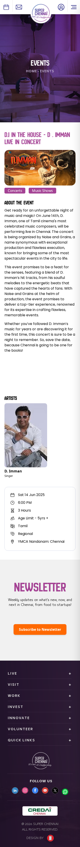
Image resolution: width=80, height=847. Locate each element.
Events (47, 71)
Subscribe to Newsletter (40, 629)
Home (31, 71)
